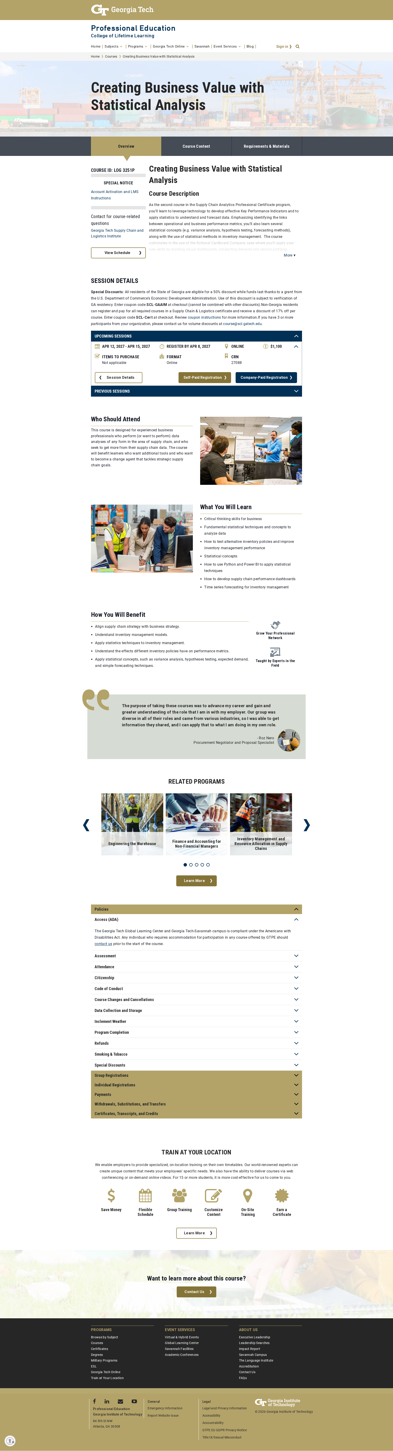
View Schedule (118, 253)
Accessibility (211, 1415)
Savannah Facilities (179, 1349)
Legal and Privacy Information (224, 1408)
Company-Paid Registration (264, 377)
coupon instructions (204, 317)
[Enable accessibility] (10, 1441)
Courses (111, 56)
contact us (103, 944)
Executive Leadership (254, 1337)
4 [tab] (202, 865)
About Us (248, 1330)
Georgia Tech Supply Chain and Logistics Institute (117, 233)
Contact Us (194, 1292)
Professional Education (133, 28)
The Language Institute (256, 1360)
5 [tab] (208, 865)
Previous (86, 825)
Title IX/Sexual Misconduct (222, 1437)
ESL (94, 1366)
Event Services (180, 1330)
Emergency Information (165, 1408)
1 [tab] (185, 865)
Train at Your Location (107, 1378)
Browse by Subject (104, 1337)
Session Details (121, 377)
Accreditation (249, 1366)
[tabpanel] (132, 825)
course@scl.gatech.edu (242, 324)
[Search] (298, 46)
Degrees (97, 1355)
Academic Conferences (182, 1355)
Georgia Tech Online (105, 1372)
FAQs (243, 1378)
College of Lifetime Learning (122, 35)
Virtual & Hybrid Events (182, 1337)
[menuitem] (97, 46)
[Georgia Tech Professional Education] (196, 10)
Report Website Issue (163, 1415)
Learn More (194, 881)
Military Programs (104, 1360)
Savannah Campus (253, 1355)
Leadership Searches (254, 1343)
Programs (101, 1330)
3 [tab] (196, 865)
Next (307, 825)
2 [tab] (191, 865)
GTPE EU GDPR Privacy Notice (224, 1430)
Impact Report (249, 1349)
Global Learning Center (182, 1343)
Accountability (213, 1423)
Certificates (99, 1349)
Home (95, 56)
